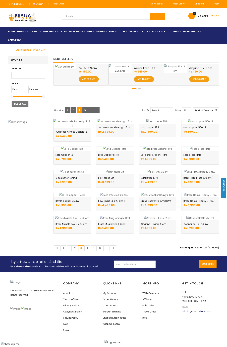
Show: (178, 110)
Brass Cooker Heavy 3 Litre (156, 201)
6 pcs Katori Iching (66, 178)
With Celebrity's (151, 293)
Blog (144, 317)
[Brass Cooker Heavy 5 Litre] (200, 195)
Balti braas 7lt (106, 178)
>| (113, 248)
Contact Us (109, 305)
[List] (91, 110)
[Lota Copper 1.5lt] (72, 149)
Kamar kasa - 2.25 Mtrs (149, 68)
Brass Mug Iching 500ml (111, 224)
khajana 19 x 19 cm (200, 68)
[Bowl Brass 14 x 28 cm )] (114, 195)
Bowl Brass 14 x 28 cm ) (111, 201)
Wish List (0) (179, 3)
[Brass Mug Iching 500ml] (115, 218)
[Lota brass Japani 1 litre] (157, 149)
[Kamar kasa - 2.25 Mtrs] (120, 68)
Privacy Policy (71, 305)
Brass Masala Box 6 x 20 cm (71, 224)
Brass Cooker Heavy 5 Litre (198, 201)
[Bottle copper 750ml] (72, 195)
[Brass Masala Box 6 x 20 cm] (72, 218)
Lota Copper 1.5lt (65, 154)
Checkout (199, 3)
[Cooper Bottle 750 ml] (200, 218)
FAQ (65, 324)
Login (216, 3)
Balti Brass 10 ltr (149, 178)
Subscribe (208, 264)
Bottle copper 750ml (67, 201)
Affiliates (147, 299)
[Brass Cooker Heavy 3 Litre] (157, 195)
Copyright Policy (72, 311)
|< (57, 248)
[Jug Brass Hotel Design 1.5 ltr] (115, 121)
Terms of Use (71, 299)
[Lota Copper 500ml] (200, 121)
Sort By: (146, 110)
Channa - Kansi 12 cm (153, 224)
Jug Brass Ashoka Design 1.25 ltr (73, 131)
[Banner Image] (28, 122)
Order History (110, 299)
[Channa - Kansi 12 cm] (157, 218)
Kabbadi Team (111, 324)
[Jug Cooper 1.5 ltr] (157, 121)
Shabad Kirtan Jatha (114, 317)
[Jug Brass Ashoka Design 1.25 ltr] (72, 123)
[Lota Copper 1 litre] (114, 149)
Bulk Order (148, 305)
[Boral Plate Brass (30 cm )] (200, 172)
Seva (66, 330)
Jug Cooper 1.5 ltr (151, 127)
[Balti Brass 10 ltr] (158, 172)
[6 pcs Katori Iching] (72, 172)
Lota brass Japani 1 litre (154, 154)
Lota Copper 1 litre (108, 154)
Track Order (58, 3)
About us (68, 293)
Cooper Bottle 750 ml (195, 224)
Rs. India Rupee (16, 3)
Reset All (20, 104)
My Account (110, 293)
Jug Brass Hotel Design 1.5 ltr (114, 127)
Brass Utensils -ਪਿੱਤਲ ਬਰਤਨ (30, 50)
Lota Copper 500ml (194, 127)
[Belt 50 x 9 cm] (64, 66)
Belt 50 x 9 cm (87, 68)
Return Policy (70, 317)
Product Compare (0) (206, 110)
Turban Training (112, 311)
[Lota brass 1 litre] (200, 149)
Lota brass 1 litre (192, 154)
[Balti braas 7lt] (115, 172)
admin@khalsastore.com (196, 311)
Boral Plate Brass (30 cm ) (198, 178)
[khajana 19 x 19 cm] (175, 68)
